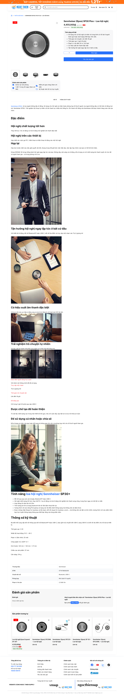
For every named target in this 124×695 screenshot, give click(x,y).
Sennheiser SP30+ (17, 106)
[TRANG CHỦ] (11, 15)
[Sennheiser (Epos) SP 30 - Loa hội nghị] (82, 627)
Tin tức (93, 7)
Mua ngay (94, 53)
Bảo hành (102, 7)
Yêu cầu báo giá (88, 59)
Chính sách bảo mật (70, 664)
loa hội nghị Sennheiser (43, 494)
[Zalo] (103, 665)
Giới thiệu (40, 664)
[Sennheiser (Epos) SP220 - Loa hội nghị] (62, 627)
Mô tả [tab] (55, 99)
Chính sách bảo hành (70, 667)
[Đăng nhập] (112, 7)
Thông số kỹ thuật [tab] (65, 99)
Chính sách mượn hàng (71, 672)
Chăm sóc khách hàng (44, 672)
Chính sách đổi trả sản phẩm (73, 674)
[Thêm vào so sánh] (28, 620)
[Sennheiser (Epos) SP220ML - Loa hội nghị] (102, 627)
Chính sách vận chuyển (71, 669)
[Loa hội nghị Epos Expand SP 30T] (21, 627)
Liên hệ (39, 667)
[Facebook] (92, 665)
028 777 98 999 (16, 666)
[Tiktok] (109, 665)
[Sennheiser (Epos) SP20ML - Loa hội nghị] (41, 627)
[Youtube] (98, 665)
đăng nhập (74, 602)
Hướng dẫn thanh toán (44, 669)
